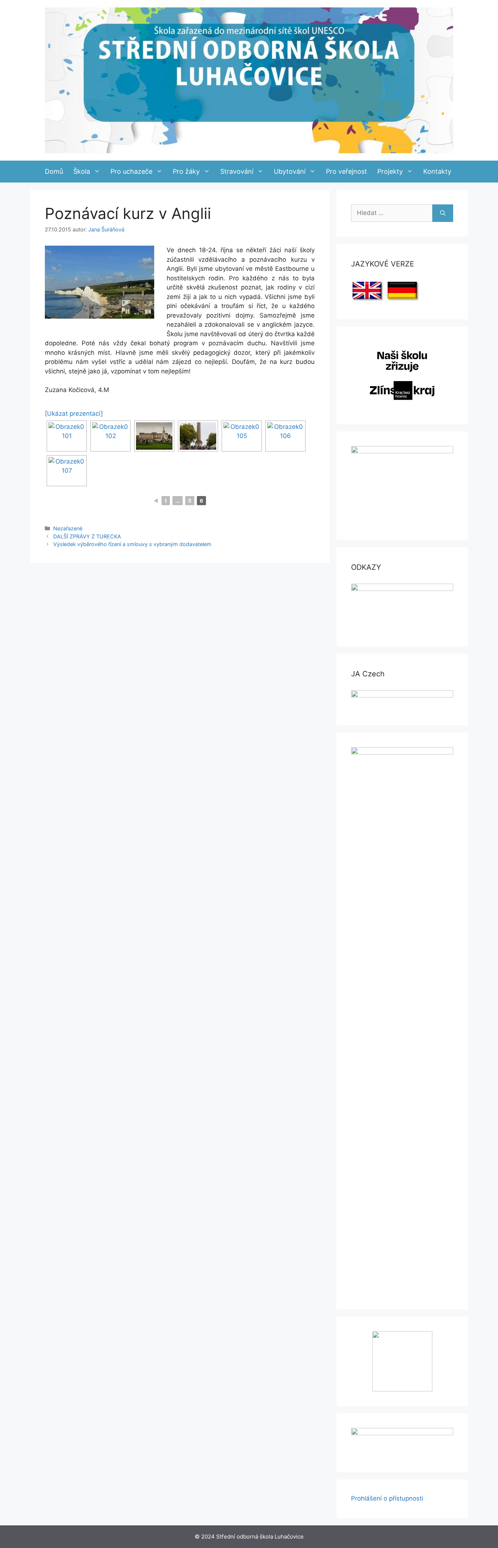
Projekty (390, 171)
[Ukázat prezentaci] (74, 413)
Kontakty (437, 171)
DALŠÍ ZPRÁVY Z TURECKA (87, 536)
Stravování (236, 171)
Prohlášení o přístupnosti (387, 1498)
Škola (81, 171)
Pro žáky (186, 171)
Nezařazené (67, 528)
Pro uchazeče (131, 171)
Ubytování (290, 171)
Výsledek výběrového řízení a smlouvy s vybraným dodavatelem (132, 544)
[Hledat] (442, 213)
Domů (54, 171)
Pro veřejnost (346, 171)
